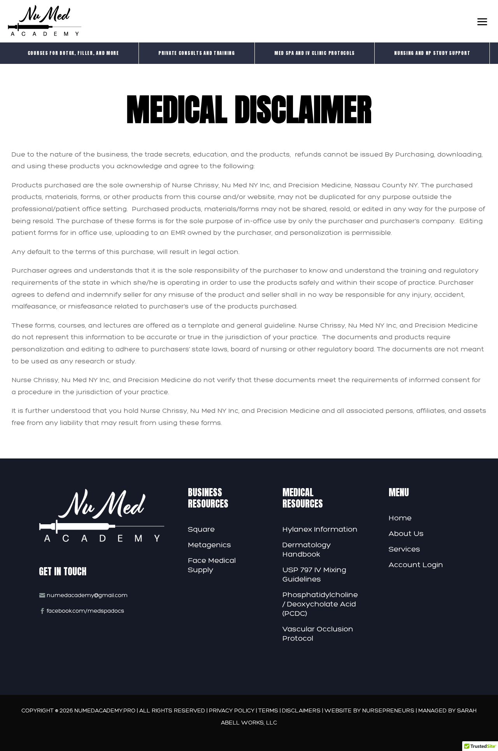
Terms (269, 710)
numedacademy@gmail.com (87, 595)
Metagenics (209, 544)
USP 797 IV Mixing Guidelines (314, 574)
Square (201, 529)
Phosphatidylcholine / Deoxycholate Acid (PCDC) (320, 604)
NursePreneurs (388, 710)
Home (400, 517)
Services (404, 549)
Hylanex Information (320, 529)
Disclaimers (302, 710)
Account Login (416, 564)
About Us (406, 533)
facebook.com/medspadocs (85, 610)
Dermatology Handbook (306, 549)
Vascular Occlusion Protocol (317, 633)
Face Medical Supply (212, 564)
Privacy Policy (232, 710)
